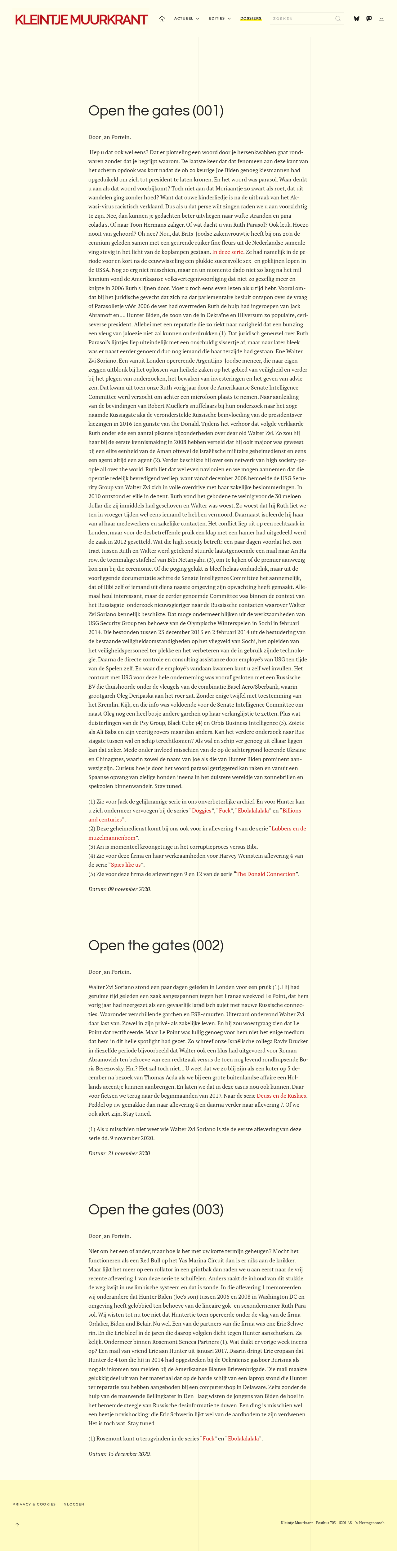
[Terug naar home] (80, 18)
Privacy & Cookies (34, 1504)
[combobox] (307, 18)
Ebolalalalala (253, 810)
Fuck (224, 810)
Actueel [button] (184, 18)
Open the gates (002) (155, 945)
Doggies (202, 810)
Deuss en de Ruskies (281, 1095)
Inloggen (73, 1504)
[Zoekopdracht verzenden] (338, 18)
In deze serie (227, 251)
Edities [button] (217, 18)
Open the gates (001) (155, 111)
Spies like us (126, 864)
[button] (17, 1524)
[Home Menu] (162, 18)
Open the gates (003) (155, 1210)
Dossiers (251, 18)
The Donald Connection (266, 874)
